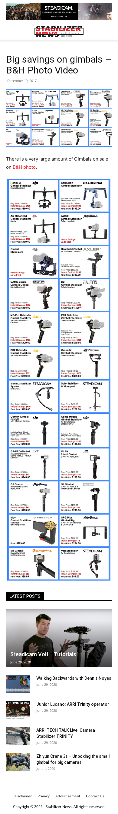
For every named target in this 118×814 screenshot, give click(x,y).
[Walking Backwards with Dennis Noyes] (18, 684)
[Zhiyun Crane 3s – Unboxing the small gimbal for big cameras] (18, 762)
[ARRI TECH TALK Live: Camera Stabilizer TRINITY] (18, 736)
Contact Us (95, 796)
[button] (10, 31)
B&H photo (24, 167)
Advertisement (67, 796)
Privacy (44, 796)
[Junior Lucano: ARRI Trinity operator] (18, 710)
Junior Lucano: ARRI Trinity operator (72, 704)
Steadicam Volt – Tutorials (43, 654)
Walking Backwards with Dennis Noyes (73, 678)
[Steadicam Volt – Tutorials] (59, 638)
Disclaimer (23, 796)
